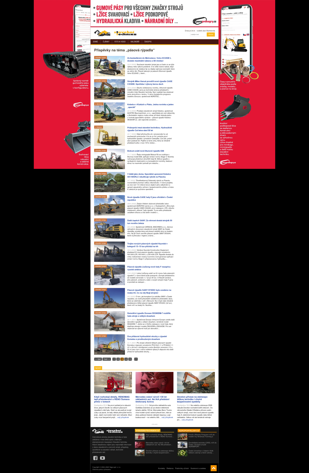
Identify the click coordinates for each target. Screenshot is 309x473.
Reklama (170, 468)
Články (106, 42)
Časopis (147, 42)
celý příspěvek (123, 417)
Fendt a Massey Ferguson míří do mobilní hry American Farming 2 (202, 435)
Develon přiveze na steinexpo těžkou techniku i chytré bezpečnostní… (160, 451)
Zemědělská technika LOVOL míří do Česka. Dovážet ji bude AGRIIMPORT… (203, 444)
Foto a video (120, 42)
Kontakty (161, 468)
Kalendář (135, 42)
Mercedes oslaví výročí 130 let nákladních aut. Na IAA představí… (159, 443)
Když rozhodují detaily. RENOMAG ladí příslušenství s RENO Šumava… (160, 435)
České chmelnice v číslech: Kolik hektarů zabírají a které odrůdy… (201, 451)
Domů (95, 42)
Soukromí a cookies (198, 468)
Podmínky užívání (182, 468)
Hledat (210, 34)
